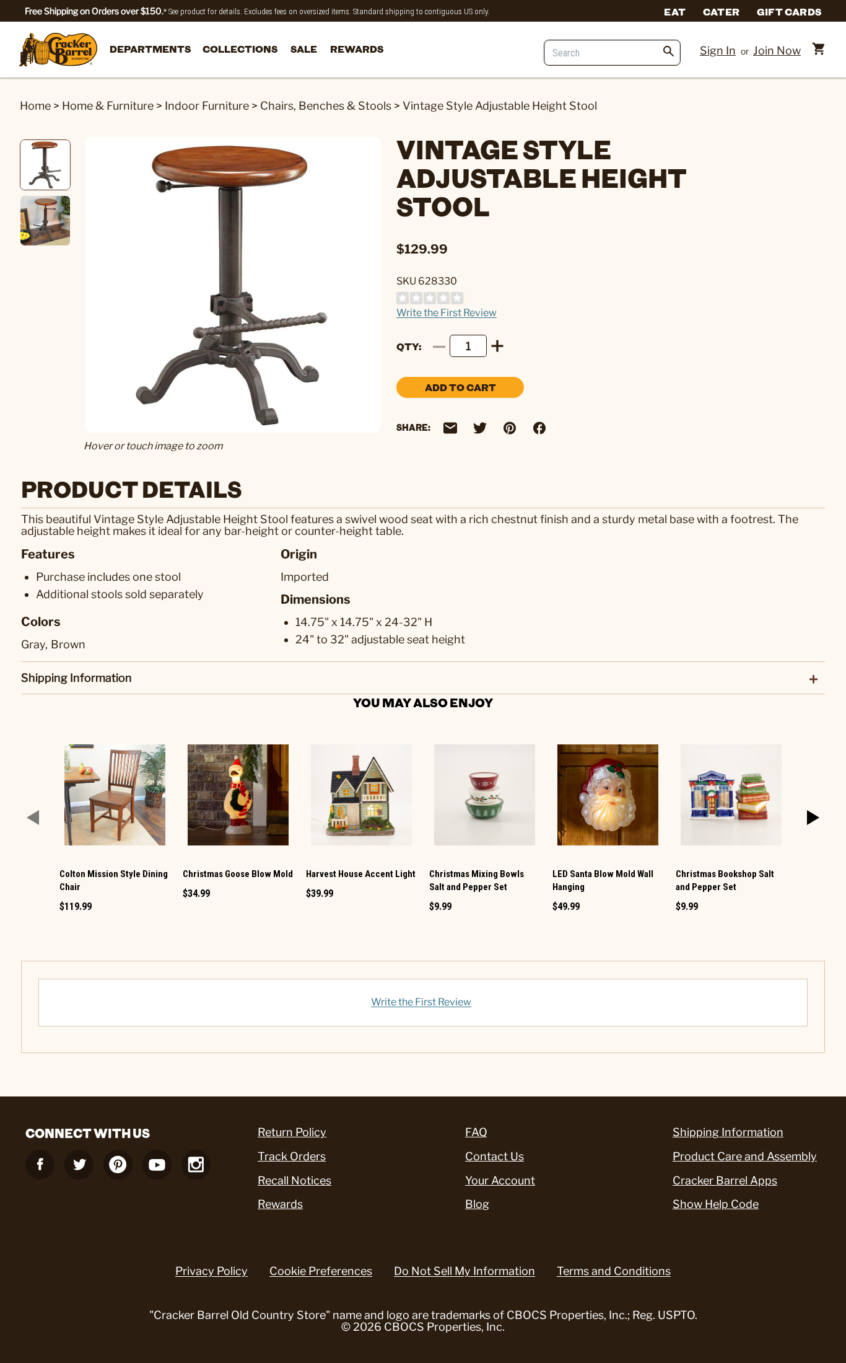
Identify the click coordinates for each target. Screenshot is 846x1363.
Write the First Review (446, 313)
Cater (721, 11)
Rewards (356, 48)
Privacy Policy (211, 1270)
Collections (240, 48)
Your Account (500, 1180)
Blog (477, 1204)
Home (35, 105)
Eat (675, 11)
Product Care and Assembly (745, 1156)
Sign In (718, 50)
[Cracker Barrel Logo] (58, 50)
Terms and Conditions (614, 1270)
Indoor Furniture (207, 105)
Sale (303, 48)
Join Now (777, 50)
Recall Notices (294, 1180)
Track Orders (292, 1156)
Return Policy (292, 1132)
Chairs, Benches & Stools (325, 105)
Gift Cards (789, 11)
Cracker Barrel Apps (725, 1180)
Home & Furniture (108, 105)
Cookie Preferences (320, 1270)
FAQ (476, 1132)
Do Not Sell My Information (464, 1270)
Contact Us (494, 1156)
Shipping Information (728, 1132)
